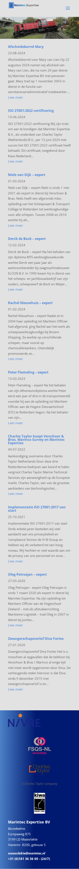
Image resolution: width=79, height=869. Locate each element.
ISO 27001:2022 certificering (31, 110)
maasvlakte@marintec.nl (26, 853)
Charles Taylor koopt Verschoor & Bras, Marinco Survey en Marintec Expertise (36, 439)
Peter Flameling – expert (28, 372)
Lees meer (15, 97)
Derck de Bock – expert (27, 238)
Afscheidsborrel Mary (26, 46)
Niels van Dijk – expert (26, 174)
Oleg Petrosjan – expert (27, 574)
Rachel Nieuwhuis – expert (30, 302)
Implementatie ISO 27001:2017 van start (37, 509)
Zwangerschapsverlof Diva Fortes (36, 638)
